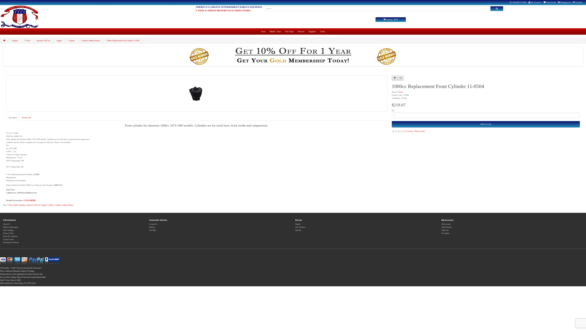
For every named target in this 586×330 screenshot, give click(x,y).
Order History (446, 227)
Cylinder (71, 41)
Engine (59, 41)
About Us (6, 224)
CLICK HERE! (30, 200)
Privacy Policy (8, 233)
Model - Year (275, 31)
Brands (297, 224)
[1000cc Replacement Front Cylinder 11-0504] (196, 93)
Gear (263, 31)
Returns (152, 227)
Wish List (445, 230)
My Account (445, 224)
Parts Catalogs (8, 230)
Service (301, 31)
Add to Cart (485, 124)
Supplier (312, 31)
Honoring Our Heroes (11, 242)
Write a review (420, 131)
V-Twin (27, 41)
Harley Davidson (20, 205)
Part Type (289, 31)
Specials (298, 230)
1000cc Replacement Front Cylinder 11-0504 (123, 41)
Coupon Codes (8, 239)
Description (13, 118)
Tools (322, 31)
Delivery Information (10, 227)
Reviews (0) (26, 118)
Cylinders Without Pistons (90, 41)
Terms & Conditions (10, 236)
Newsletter (445, 233)
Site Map (152, 230)
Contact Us (153, 224)
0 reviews (409, 131)
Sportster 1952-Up (43, 41)
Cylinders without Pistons (64, 205)
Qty (393, 110)
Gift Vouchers (300, 227)
